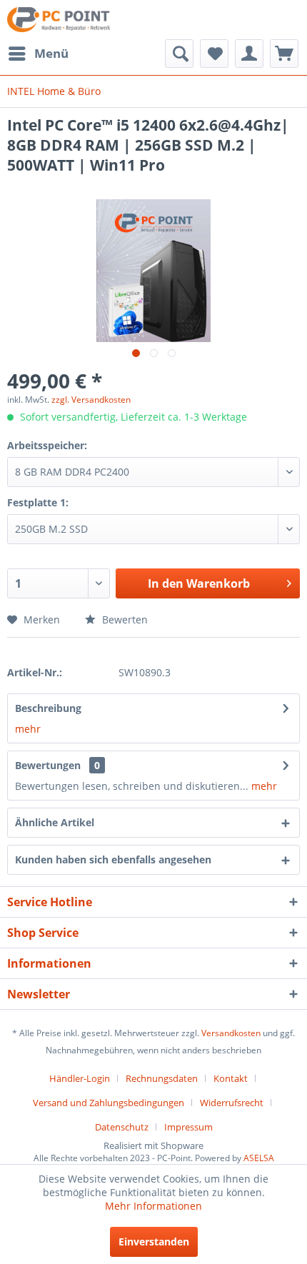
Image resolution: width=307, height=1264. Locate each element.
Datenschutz (122, 1126)
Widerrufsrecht (231, 1102)
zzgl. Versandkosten (91, 399)
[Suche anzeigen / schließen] (179, 53)
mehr (28, 729)
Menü (51, 53)
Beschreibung (48, 708)
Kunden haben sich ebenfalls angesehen (113, 859)
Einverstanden (154, 1241)
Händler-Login (79, 1078)
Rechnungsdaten (162, 1078)
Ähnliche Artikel (54, 822)
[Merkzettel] (214, 53)
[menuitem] (38, 53)
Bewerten (123, 619)
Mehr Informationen (153, 1206)
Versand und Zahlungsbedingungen (108, 1102)
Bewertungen (48, 765)
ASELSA (258, 1158)
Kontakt (230, 1078)
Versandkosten (231, 1033)
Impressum (188, 1126)
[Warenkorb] (284, 53)
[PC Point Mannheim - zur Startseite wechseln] (58, 19)
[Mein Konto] (249, 53)
